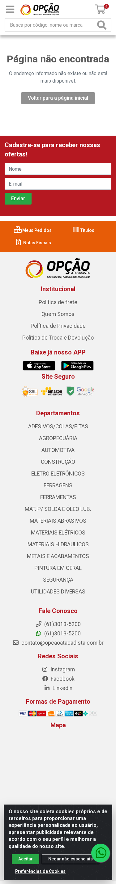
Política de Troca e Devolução (58, 338)
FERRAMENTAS (58, 497)
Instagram (62, 669)
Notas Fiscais (36, 242)
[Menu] (10, 9)
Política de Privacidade (58, 326)
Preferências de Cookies (40, 871)
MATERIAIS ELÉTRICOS (58, 533)
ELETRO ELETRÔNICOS (58, 474)
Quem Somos (58, 314)
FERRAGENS (58, 485)
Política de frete (58, 302)
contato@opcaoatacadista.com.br (62, 643)
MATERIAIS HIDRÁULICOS (58, 544)
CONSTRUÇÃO (58, 462)
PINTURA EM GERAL (58, 568)
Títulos (86, 230)
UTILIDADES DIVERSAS (58, 592)
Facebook (62, 679)
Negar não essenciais (70, 858)
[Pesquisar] (103, 25)
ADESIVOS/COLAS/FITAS (58, 426)
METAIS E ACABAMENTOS (58, 556)
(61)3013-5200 (62, 633)
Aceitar (25, 858)
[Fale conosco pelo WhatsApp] (100, 853)
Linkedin (61, 688)
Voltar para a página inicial (58, 98)
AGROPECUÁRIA (58, 438)
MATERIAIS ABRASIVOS (58, 521)
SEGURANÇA (58, 580)
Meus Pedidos (36, 230)
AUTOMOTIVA (58, 450)
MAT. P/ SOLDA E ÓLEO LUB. (58, 509)
